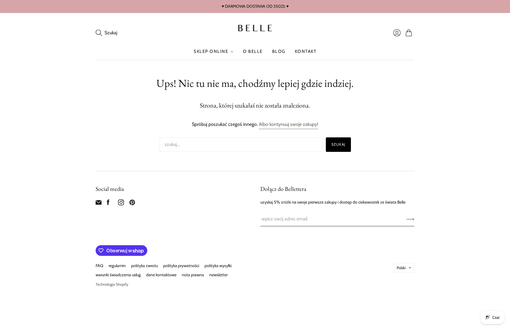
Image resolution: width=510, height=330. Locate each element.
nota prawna (193, 274)
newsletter (218, 274)
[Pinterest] (132, 204)
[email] (99, 204)
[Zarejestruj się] (410, 219)
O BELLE (253, 51)
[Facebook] (108, 204)
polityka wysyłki (218, 265)
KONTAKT (306, 51)
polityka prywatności (181, 265)
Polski (401, 267)
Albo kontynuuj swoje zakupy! (288, 124)
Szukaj (338, 144)
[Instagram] (121, 204)
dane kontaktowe (161, 274)
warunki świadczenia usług (118, 274)
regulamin (117, 265)
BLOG (278, 51)
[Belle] (255, 28)
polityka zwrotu (144, 265)
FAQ (99, 265)
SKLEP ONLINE (211, 51)
